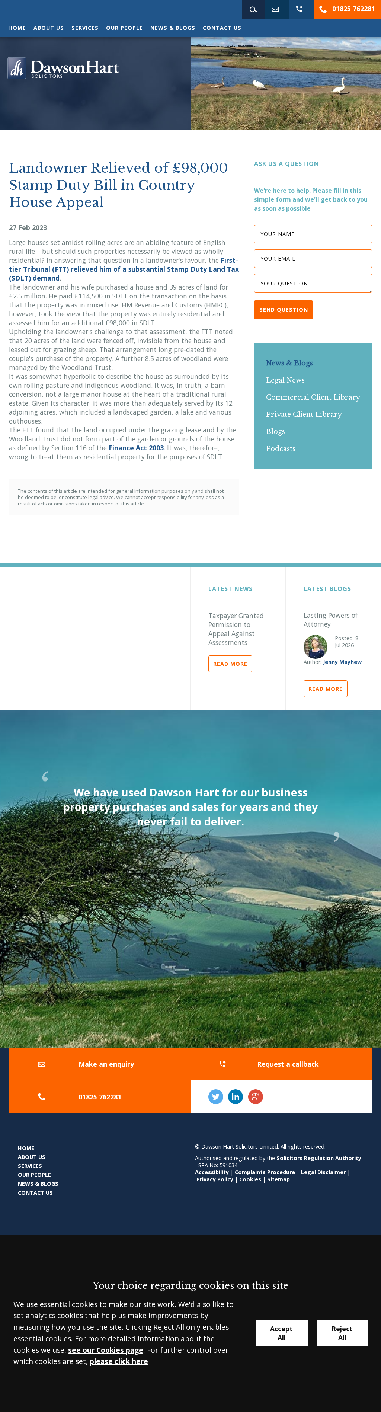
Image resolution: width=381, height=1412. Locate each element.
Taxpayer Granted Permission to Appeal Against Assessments (236, 629)
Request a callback (288, 1064)
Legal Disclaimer (323, 1172)
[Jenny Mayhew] (315, 647)
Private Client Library (304, 414)
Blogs (275, 432)
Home (17, 27)
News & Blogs (172, 27)
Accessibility (212, 1172)
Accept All (281, 1333)
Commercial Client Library (313, 397)
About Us (48, 27)
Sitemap (278, 1179)
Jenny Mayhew (342, 661)
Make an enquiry (106, 1064)
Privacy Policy (214, 1179)
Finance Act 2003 (136, 447)
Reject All (342, 1333)
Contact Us (222, 27)
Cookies (250, 1179)
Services (85, 27)
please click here (119, 1361)
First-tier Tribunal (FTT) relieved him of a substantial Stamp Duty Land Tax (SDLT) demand (124, 269)
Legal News (285, 380)
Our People (124, 27)
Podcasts (280, 449)
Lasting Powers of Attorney (331, 620)
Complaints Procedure (265, 1172)
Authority (348, 1158)
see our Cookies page (105, 1350)
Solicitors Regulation (305, 1158)
